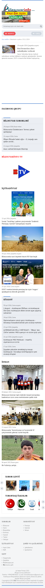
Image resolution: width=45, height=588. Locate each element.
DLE (15, 581)
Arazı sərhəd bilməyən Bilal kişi (15, 149)
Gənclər (27, 528)
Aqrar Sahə (6, 548)
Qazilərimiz (28, 550)
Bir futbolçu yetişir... (9, 465)
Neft (4, 550)
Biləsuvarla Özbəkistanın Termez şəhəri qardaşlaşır (18, 130)
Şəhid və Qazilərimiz (33, 543)
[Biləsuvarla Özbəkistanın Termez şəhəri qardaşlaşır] (24, 485)
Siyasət (5, 535)
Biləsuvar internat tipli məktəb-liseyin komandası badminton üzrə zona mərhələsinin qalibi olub (21, 396)
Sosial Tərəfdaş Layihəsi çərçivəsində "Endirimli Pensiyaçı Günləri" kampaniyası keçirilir (20, 222)
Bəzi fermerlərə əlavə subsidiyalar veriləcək (26, 49)
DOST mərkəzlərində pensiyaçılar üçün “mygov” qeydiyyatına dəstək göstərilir (20, 290)
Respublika (6, 530)
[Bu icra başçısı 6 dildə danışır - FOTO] (11, 485)
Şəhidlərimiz (29, 548)
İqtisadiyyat (8, 543)
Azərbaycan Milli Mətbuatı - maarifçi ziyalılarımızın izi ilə (17, 341)
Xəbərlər (6, 521)
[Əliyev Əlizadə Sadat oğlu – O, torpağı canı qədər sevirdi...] (38, 485)
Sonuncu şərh (9, 565)
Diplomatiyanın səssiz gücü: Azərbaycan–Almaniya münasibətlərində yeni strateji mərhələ (22, 321)
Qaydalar (6, 560)
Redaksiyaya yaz (8, 563)
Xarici (5, 528)
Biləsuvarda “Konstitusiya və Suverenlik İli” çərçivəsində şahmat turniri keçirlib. (18, 431)
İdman (27, 530)
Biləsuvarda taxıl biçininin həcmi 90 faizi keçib (19, 256)
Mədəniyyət (29, 521)
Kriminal (6, 533)
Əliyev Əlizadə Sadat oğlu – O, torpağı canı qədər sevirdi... (20, 140)
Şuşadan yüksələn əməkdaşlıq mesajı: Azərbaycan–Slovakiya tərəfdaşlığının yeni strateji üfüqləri (20, 351)
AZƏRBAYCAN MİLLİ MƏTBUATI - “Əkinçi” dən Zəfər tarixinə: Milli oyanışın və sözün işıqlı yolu (22, 331)
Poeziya (27, 526)
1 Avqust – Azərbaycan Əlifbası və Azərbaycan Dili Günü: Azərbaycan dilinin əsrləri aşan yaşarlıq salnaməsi (22, 310)
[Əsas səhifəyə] (19, 6)
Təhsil (5, 537)
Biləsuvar (6, 526)
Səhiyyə (5, 539)
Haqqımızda (7, 558)
